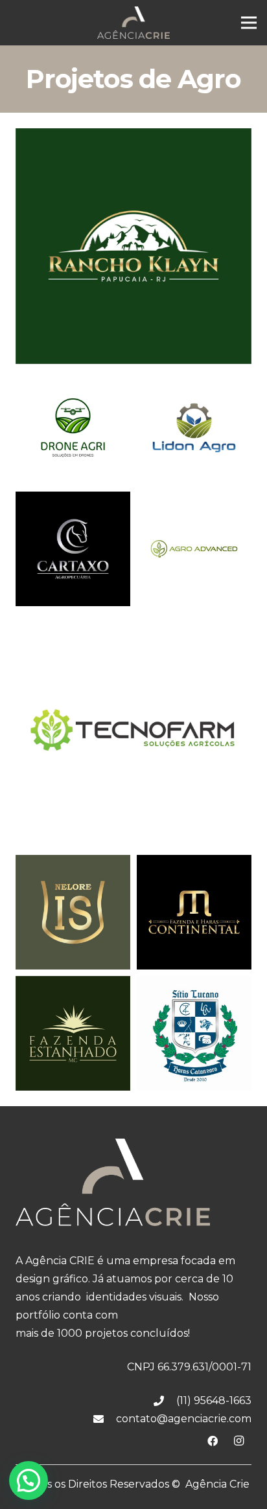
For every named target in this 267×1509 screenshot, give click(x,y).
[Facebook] (213, 1441)
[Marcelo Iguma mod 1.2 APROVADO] (194, 912)
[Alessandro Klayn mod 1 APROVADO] (133, 246)
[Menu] (249, 22)
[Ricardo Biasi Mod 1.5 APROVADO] (194, 1033)
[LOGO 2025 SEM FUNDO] (133, 22)
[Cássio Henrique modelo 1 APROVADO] (194, 427)
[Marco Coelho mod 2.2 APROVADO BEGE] (73, 1033)
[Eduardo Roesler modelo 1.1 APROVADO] (194, 549)
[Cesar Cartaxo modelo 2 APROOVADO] (73, 549)
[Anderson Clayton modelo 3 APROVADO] (73, 427)
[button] (28, 1480)
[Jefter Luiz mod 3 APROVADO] (73, 912)
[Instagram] (238, 1441)
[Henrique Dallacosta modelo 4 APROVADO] (133, 730)
